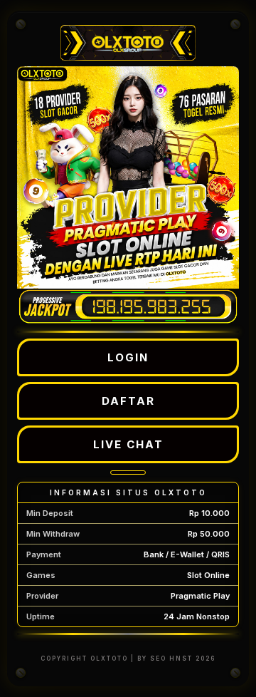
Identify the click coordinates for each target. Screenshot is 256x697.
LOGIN (128, 357)
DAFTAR (128, 401)
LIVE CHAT (128, 444)
